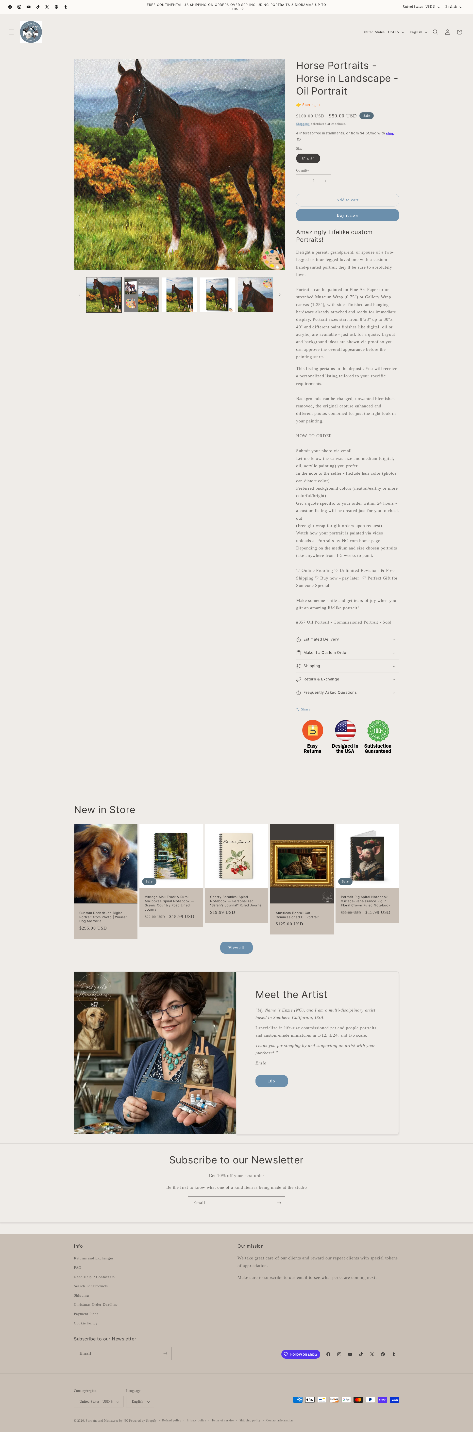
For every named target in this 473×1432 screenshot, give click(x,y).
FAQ (78, 1267)
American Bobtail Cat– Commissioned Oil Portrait (297, 915)
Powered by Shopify (143, 1420)
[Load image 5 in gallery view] (255, 294)
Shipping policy (250, 1420)
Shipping (303, 124)
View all (236, 947)
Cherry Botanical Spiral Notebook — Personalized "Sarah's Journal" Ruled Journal (236, 901)
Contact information (279, 1420)
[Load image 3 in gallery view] (179, 294)
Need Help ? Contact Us (94, 1277)
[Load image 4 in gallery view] (217, 294)
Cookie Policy (86, 1323)
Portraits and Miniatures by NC (107, 1420)
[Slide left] (79, 294)
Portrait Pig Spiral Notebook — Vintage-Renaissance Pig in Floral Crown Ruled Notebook (366, 901)
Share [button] (305, 709)
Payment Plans (86, 1314)
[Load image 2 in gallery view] (141, 294)
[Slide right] (279, 294)
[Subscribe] (279, 1202)
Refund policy (171, 1420)
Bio (271, 1081)
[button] (11, 32)
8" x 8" (308, 158)
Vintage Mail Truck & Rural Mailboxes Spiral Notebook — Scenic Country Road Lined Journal (169, 903)
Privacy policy (196, 1420)
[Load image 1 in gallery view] (103, 294)
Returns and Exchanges (94, 1258)
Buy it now (347, 215)
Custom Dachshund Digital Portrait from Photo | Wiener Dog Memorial (103, 917)
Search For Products (91, 1286)
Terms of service (223, 1420)
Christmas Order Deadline (96, 1304)
